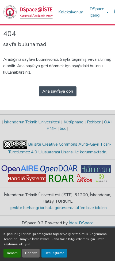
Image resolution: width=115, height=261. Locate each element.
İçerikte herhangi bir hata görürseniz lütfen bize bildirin (58, 208)
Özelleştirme (54, 253)
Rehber (94, 122)
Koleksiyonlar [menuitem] (70, 12)
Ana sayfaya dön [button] (57, 91)
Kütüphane (74, 122)
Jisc (63, 128)
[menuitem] (99, 12)
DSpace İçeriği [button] (97, 12)
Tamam (12, 253)
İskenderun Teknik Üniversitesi (32, 122)
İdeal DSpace (81, 223)
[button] (28, 12)
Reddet (31, 253)
